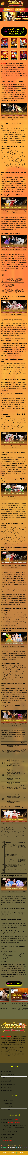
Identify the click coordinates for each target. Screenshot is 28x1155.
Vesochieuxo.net (6, 1036)
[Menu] (2, 4)
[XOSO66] (15, 4)
